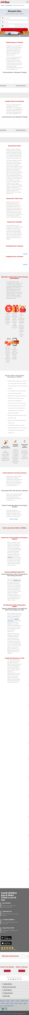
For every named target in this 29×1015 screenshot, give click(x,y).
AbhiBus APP (17, 580)
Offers (7, 1003)
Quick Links (6, 996)
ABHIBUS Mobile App (13, 620)
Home (2, 5)
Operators (2, 1001)
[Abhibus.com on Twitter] (11, 979)
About (12, 1001)
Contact (17, 1001)
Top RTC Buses (7, 990)
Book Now (7, 970)
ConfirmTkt (12, 1012)
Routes (8, 1001)
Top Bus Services (8, 993)
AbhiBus (2, 1012)
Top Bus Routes (7, 984)
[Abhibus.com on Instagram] (16, 979)
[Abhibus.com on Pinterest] (20, 979)
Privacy (20, 1003)
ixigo (6, 1012)
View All (25, 254)
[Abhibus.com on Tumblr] (18, 979)
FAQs (11, 1003)
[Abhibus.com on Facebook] (8, 979)
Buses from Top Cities (9, 987)
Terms (16, 1003)
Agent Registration (9, 1005)
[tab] (14, 956)
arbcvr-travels (14, 519)
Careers (3, 1003)
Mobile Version (24, 1001)
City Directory (8, 5)
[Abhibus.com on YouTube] (13, 979)
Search (14, 30)
